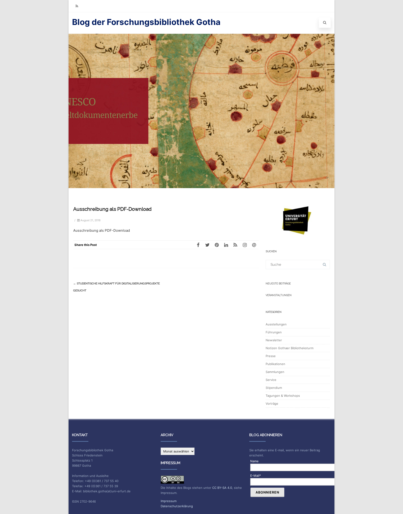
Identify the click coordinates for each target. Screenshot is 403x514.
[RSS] (76, 6)
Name (254, 461)
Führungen (274, 332)
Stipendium (274, 388)
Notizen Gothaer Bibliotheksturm (289, 348)
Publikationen (275, 364)
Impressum (169, 501)
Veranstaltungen (279, 295)
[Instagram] (244, 244)
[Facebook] (198, 244)
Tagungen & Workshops (283, 395)
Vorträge (272, 403)
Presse (271, 356)
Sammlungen (275, 372)
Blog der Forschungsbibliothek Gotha (146, 22)
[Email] (254, 244)
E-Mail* (255, 475)
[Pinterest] (216, 244)
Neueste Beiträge (278, 283)
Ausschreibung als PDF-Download (101, 230)
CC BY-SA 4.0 (222, 488)
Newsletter (274, 340)
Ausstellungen (276, 324)
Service (271, 380)
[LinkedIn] (226, 244)
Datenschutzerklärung (177, 506)
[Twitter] (207, 244)
